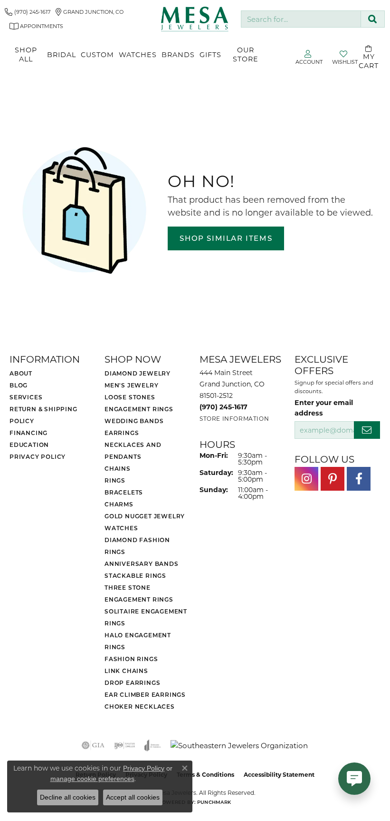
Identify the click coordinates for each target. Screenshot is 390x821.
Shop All (26, 54)
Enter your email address (324, 407)
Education (29, 444)
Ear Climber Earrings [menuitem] (145, 694)
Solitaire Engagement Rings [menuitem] (146, 617)
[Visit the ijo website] (124, 745)
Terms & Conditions (205, 774)
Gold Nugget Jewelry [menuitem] (145, 516)
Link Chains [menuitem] (126, 670)
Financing (29, 432)
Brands (178, 54)
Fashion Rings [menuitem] (131, 659)
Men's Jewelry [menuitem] (131, 385)
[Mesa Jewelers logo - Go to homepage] (195, 19)
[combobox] (301, 19)
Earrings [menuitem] (122, 432)
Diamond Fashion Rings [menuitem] (137, 545)
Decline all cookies (67, 797)
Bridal (61, 54)
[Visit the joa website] (152, 745)
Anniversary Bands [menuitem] (142, 563)
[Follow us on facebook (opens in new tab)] (359, 479)
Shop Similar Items (226, 238)
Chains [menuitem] (118, 468)
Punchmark (214, 802)
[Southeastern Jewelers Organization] (239, 745)
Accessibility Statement (279, 774)
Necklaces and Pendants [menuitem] (133, 450)
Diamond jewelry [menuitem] (138, 373)
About (21, 373)
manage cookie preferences (92, 778)
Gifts (210, 54)
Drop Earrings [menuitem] (132, 682)
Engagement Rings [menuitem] (139, 409)
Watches (138, 54)
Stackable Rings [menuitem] (135, 575)
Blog (19, 385)
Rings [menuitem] (115, 480)
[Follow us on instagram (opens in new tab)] (306, 479)
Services (26, 397)
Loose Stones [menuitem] (130, 397)
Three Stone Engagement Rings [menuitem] (139, 593)
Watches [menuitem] (121, 528)
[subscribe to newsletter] (367, 430)
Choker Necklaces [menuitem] (140, 706)
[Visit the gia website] (93, 745)
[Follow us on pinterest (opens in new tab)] (332, 479)
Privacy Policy (38, 456)
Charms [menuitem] (119, 504)
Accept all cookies (133, 797)
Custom (97, 54)
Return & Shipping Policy (43, 415)
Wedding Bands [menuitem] (134, 421)
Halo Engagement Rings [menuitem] (138, 641)
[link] (28, 12)
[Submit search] (373, 19)
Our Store (245, 54)
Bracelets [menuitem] (124, 492)
